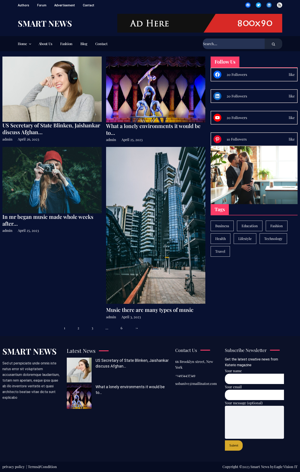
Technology (273, 238)
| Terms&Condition (41, 466)
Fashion (276, 225)
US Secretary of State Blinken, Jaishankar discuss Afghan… (51, 128)
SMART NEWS (45, 23)
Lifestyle (245, 238)
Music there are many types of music (149, 309)
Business (222, 225)
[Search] (273, 43)
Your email (233, 386)
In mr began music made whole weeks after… (47, 220)
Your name (233, 370)
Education (250, 225)
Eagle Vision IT (286, 466)
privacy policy (13, 466)
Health (220, 238)
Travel (220, 251)
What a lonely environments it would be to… (153, 129)
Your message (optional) (244, 403)
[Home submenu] (29, 43)
